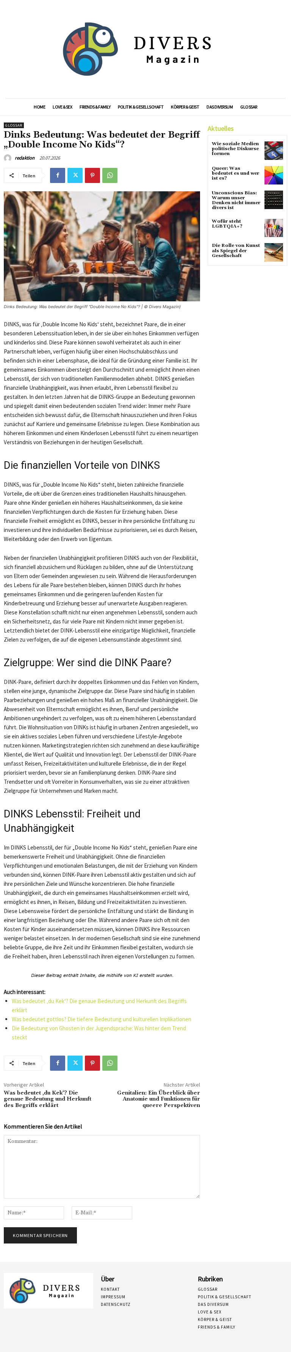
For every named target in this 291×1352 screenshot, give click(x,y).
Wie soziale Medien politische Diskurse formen (235, 149)
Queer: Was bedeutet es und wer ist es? (235, 173)
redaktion (24, 158)
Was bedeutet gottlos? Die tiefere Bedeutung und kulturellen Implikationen (101, 1019)
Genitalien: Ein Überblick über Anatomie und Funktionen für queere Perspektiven (158, 1099)
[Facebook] (57, 175)
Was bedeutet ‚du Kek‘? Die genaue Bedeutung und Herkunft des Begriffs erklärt (47, 1099)
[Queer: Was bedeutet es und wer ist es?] (273, 175)
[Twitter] (75, 175)
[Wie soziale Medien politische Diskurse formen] (273, 150)
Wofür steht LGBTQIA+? (227, 224)
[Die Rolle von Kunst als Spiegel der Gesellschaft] (273, 252)
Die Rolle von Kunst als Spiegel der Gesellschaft (236, 250)
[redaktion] (9, 158)
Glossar (13, 125)
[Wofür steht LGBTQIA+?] (273, 228)
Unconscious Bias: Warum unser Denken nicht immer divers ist (236, 200)
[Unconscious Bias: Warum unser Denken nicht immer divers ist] (273, 200)
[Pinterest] (92, 175)
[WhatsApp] (109, 175)
